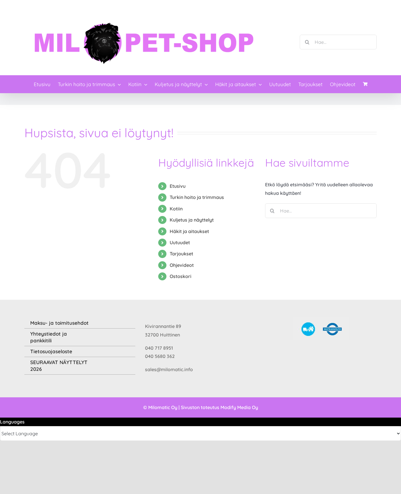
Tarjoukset (181, 254)
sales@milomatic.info (169, 369)
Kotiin (176, 209)
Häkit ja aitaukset (189, 231)
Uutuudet (180, 242)
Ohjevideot (182, 265)
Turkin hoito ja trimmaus (197, 197)
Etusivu (178, 186)
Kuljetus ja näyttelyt (192, 220)
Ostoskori (180, 276)
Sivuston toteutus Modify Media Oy (219, 407)
